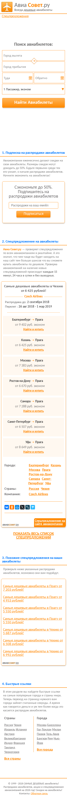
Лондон (46, 729)
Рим (50, 738)
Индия (8, 743)
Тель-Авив (52, 734)
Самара (34, 479)
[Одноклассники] (12, 507)
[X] (22, 507)
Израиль (9, 729)
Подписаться (33, 214)
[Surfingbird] (33, 507)
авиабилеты (33, 7)
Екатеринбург (39, 465)
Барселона (54, 725)
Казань (56, 465)
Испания (21, 729)
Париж (41, 734)
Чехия (45, 489)
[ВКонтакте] (6, 507)
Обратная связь (39, 793)
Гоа (39, 729)
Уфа (48, 483)
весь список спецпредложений (33, 535)
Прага (46, 470)
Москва (34, 470)
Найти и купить (33, 329)
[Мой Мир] (17, 507)
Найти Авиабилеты (33, 102)
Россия (34, 489)
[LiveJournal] (27, 507)
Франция (19, 743)
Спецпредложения (15, 16)
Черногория (11, 752)
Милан (56, 729)
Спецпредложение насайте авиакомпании (50, 522)
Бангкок (42, 738)
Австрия (9, 734)
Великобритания (15, 738)
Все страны (12, 759)
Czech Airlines (38, 494)
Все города (45, 750)
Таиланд (9, 747)
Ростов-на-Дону (40, 474)
